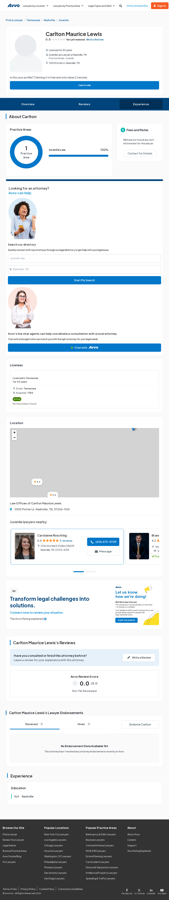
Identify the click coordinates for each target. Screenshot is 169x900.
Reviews (84, 104)
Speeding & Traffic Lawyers (100, 878)
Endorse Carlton (140, 724)
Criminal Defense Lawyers (100, 845)
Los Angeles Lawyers (55, 839)
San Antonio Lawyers (55, 872)
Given (83, 724)
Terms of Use (10, 888)
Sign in (161, 5)
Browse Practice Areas (15, 850)
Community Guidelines (70, 888)
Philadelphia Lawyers (55, 861)
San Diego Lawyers (54, 878)
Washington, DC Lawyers (57, 856)
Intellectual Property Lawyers (101, 872)
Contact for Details (140, 153)
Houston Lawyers (53, 850)
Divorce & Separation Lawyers (102, 867)
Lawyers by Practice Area (66, 5)
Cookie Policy (46, 888)
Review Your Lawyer (13, 839)
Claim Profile (84, 85)
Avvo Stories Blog (12, 856)
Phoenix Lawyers (53, 867)
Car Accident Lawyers (97, 861)
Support (131, 845)
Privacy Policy (28, 888)
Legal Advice (9, 845)
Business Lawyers (95, 839)
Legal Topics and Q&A (100, 5)
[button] (37, 482)
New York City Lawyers (56, 834)
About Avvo (133, 834)
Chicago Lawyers (53, 845)
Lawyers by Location (34, 5)
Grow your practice (137, 5)
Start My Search (84, 280)
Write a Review (95, 39)
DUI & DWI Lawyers (96, 850)
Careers (131, 839)
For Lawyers (9, 861)
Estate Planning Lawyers (99, 856)
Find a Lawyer (10, 834)
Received (33, 724)
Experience (141, 104)
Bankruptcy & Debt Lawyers (101, 834)
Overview (28, 104)
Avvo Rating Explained (139, 850)
